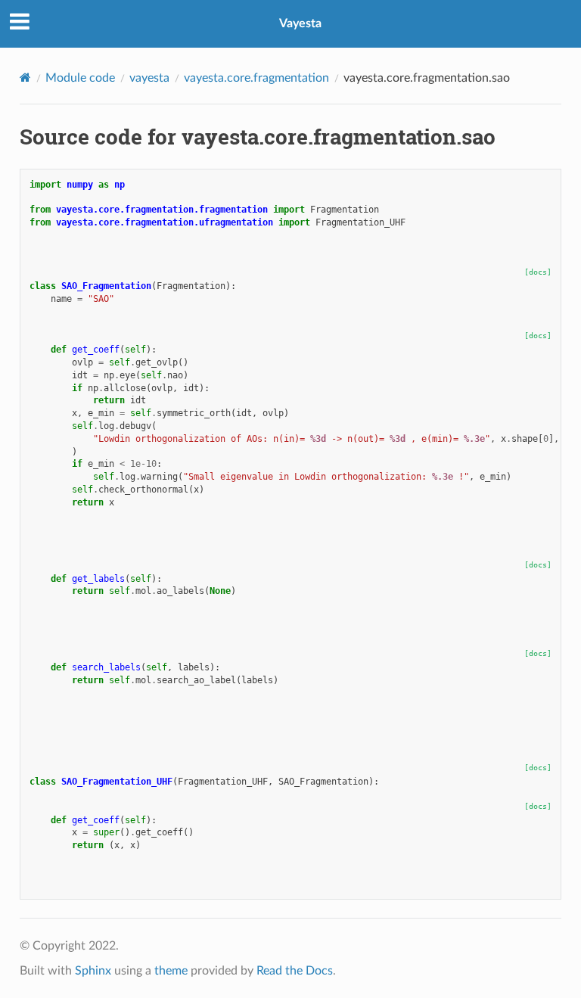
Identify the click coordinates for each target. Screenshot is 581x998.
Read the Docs (294, 971)
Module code (80, 78)
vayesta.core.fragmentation (256, 78)
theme (171, 971)
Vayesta (300, 23)
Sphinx (93, 971)
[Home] (25, 77)
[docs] (537, 272)
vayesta (149, 78)
